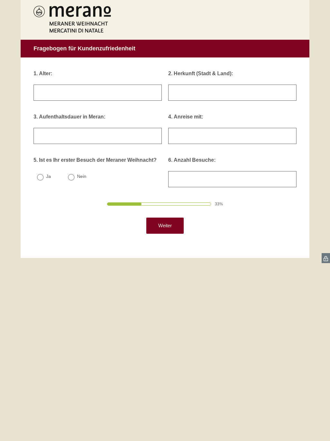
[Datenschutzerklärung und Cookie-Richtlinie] (325, 258)
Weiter (165, 225)
